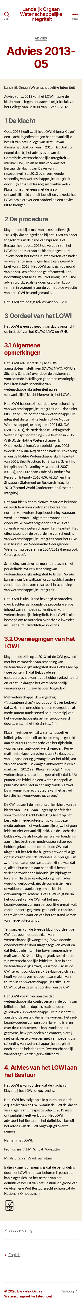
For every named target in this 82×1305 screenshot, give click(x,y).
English (14, 1255)
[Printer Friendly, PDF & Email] (9, 1205)
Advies (41, 38)
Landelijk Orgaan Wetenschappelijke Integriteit (41, 14)
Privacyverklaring (18, 1230)
